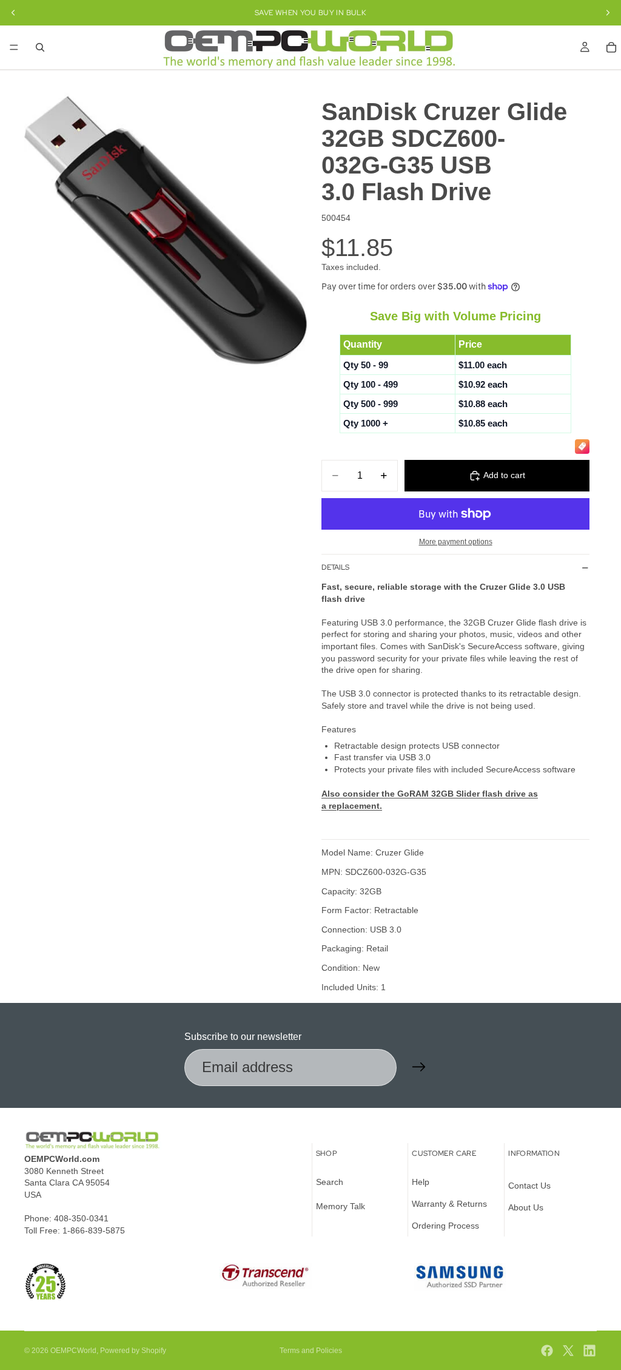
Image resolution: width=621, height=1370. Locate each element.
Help (420, 1182)
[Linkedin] (589, 1350)
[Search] (40, 47)
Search (329, 1182)
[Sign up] (419, 1067)
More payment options (455, 541)
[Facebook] (547, 1350)
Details (335, 567)
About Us (525, 1207)
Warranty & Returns (449, 1203)
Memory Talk (340, 1205)
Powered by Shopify (133, 1350)
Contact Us (529, 1185)
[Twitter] (568, 1350)
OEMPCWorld (73, 1350)
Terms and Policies (311, 1350)
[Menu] (14, 47)
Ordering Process (445, 1225)
